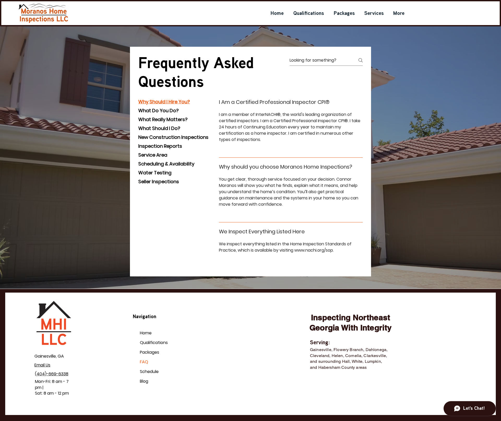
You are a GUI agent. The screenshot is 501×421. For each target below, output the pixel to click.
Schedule (149, 372)
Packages (149, 352)
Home (146, 333)
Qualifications (152, 343)
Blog (144, 381)
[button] (374, 14)
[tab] (173, 102)
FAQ (144, 362)
